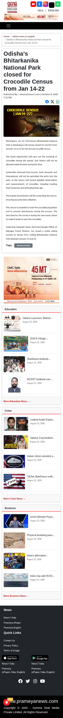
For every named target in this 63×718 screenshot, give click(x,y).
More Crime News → (15, 498)
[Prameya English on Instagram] (35, 681)
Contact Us (9, 640)
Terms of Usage (12, 650)
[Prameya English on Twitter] (27, 681)
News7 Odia (10, 617)
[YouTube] (33, 4)
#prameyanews (23, 245)
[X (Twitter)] (51, 5)
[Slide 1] (31, 15)
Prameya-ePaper (12, 622)
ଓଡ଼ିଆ (40, 10)
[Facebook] (39, 4)
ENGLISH (53, 10)
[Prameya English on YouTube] (42, 681)
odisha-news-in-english (23, 36)
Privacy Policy (11, 645)
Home (6, 36)
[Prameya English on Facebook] (20, 681)
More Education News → (17, 401)
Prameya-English (12, 627)
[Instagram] (45, 4)
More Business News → (16, 596)
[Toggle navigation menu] (8, 26)
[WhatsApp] (58, 4)
